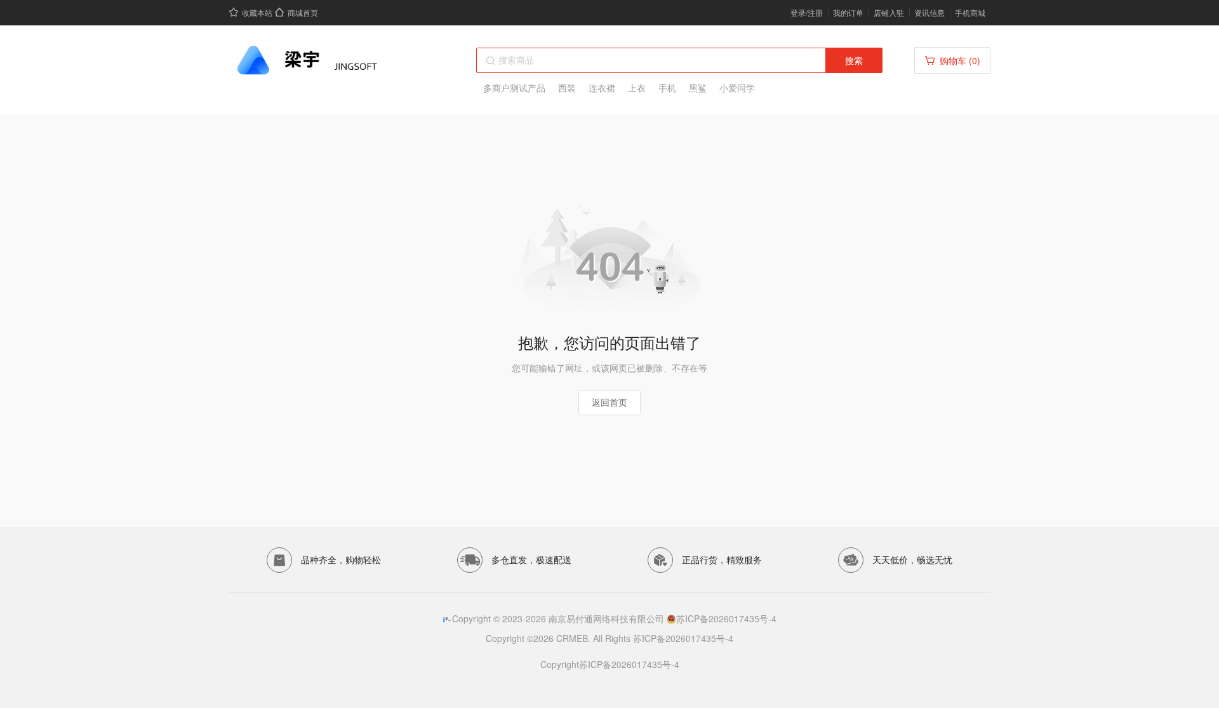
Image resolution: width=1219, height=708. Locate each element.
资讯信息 (929, 12)
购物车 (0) (960, 60)
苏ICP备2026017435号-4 (726, 618)
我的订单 (848, 12)
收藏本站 (257, 12)
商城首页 (303, 12)
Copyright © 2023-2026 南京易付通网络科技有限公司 (559, 618)
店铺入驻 (889, 12)
